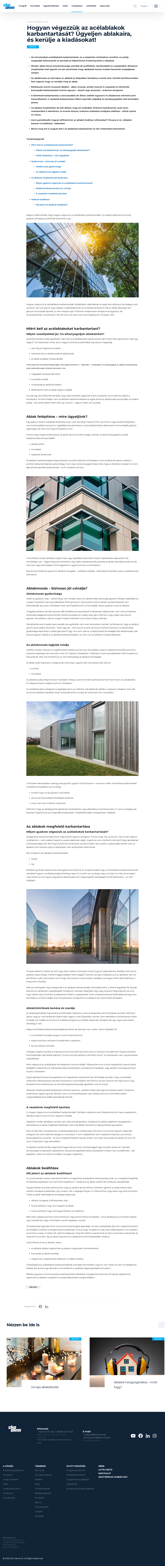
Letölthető (91, 6)
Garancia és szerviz (12, 1489)
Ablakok (39, 1479)
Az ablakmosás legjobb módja (51, 172)
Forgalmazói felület (76, 1470)
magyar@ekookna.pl (94, 1434)
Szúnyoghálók (42, 1507)
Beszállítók (72, 1484)
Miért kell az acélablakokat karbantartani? (52, 145)
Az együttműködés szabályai (80, 1489)
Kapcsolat (105, 6)
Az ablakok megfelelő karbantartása (49, 178)
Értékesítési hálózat (76, 1475)
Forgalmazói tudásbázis (78, 1479)
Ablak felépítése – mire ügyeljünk (52, 155)
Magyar (144, 6)
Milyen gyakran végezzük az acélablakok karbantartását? (64, 183)
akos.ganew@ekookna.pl (97, 1437)
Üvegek (38, 1511)
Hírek (65, 6)
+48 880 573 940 (64, 1431)
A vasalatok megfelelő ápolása (51, 193)
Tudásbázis (76, 6)
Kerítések (39, 1498)
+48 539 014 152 (46, 1431)
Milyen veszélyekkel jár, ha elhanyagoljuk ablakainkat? (63, 150)
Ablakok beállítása (40, 199)
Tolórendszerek (42, 1489)
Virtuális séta (9, 1498)
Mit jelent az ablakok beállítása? (52, 205)
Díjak (5, 1484)
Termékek (35, 6)
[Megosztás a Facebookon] (40, 1306)
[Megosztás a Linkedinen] (46, 1306)
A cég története (10, 1479)
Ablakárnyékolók (43, 1493)
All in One (39, 1470)
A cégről (22, 6)
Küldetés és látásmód (13, 1470)
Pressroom (8, 1493)
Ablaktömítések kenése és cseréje (53, 188)
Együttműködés (51, 6)
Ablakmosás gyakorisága (48, 166)
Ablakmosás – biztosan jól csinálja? (48, 161)
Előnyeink (8, 1475)
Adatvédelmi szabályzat (113, 1477)
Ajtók (37, 1484)
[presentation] (161, 1325)
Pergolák (39, 1516)
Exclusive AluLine (43, 1475)
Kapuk (38, 1502)
